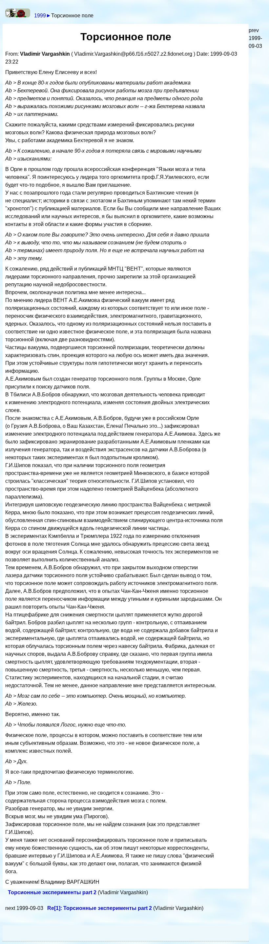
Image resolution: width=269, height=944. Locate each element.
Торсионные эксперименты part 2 (53, 892)
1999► (42, 15)
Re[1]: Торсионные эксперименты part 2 (100, 908)
